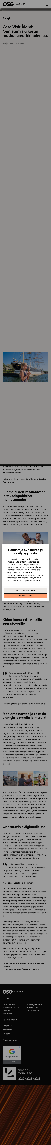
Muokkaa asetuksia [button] (25, 590)
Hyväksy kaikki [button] (26, 595)
